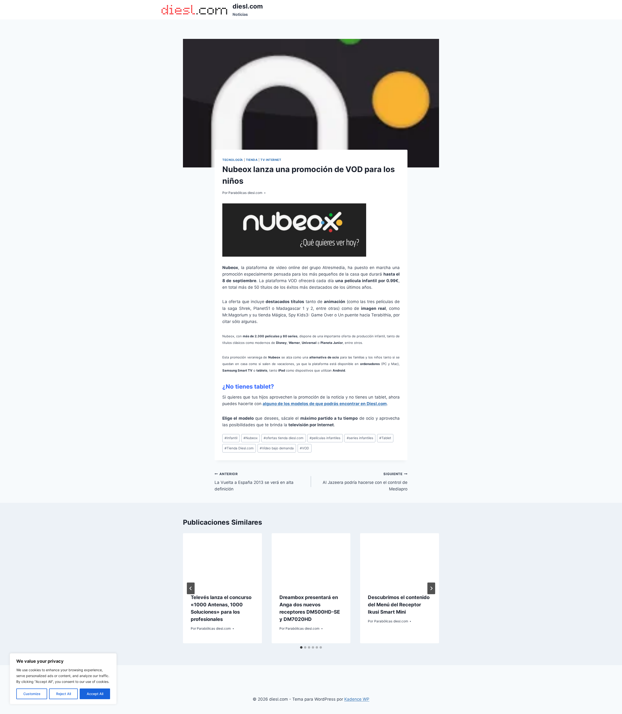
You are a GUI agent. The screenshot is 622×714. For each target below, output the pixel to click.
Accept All (95, 694)
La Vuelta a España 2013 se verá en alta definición (254, 481)
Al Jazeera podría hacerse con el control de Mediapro (365, 481)
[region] (63, 678)
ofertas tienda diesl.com (283, 438)
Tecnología (232, 160)
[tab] (301, 647)
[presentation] (222, 559)
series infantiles (360, 438)
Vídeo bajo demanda (277, 448)
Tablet (385, 438)
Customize (31, 694)
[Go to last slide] (191, 588)
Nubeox (250, 438)
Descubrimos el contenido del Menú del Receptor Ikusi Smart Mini (399, 604)
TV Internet (270, 160)
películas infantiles (325, 438)
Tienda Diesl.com (239, 448)
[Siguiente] (431, 588)
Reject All (63, 694)
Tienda (252, 160)
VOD (304, 448)
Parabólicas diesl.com (245, 193)
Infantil (231, 438)
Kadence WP (356, 699)
